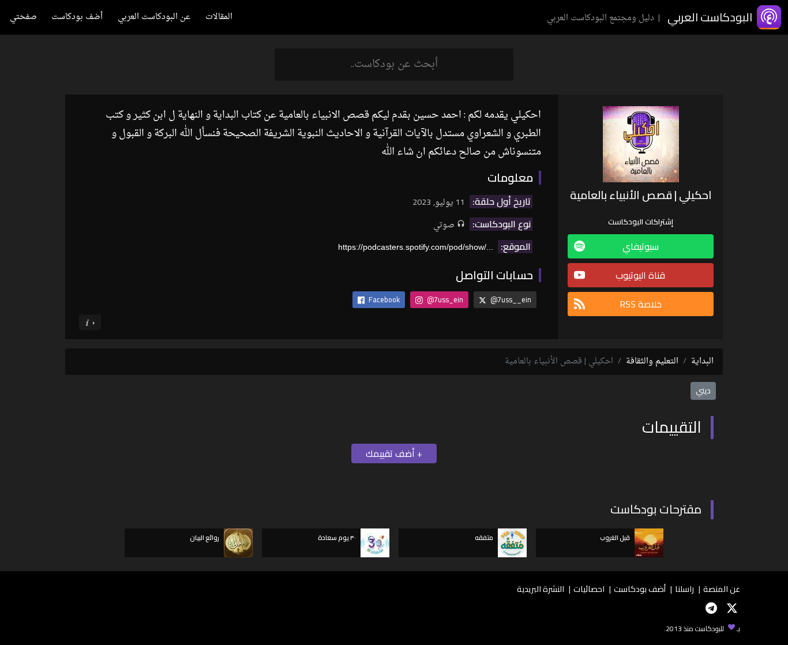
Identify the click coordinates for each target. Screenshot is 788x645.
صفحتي (23, 17)
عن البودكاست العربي (154, 17)
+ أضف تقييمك (394, 453)
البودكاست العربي (709, 17)
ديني (703, 390)
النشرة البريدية (540, 589)
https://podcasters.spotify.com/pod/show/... (415, 247)
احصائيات (589, 589)
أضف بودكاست (77, 17)
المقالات (218, 17)
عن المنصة (721, 589)
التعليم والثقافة (652, 361)
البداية (702, 361)
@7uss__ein (510, 299)
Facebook (383, 299)
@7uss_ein (444, 299)
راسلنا (684, 589)
